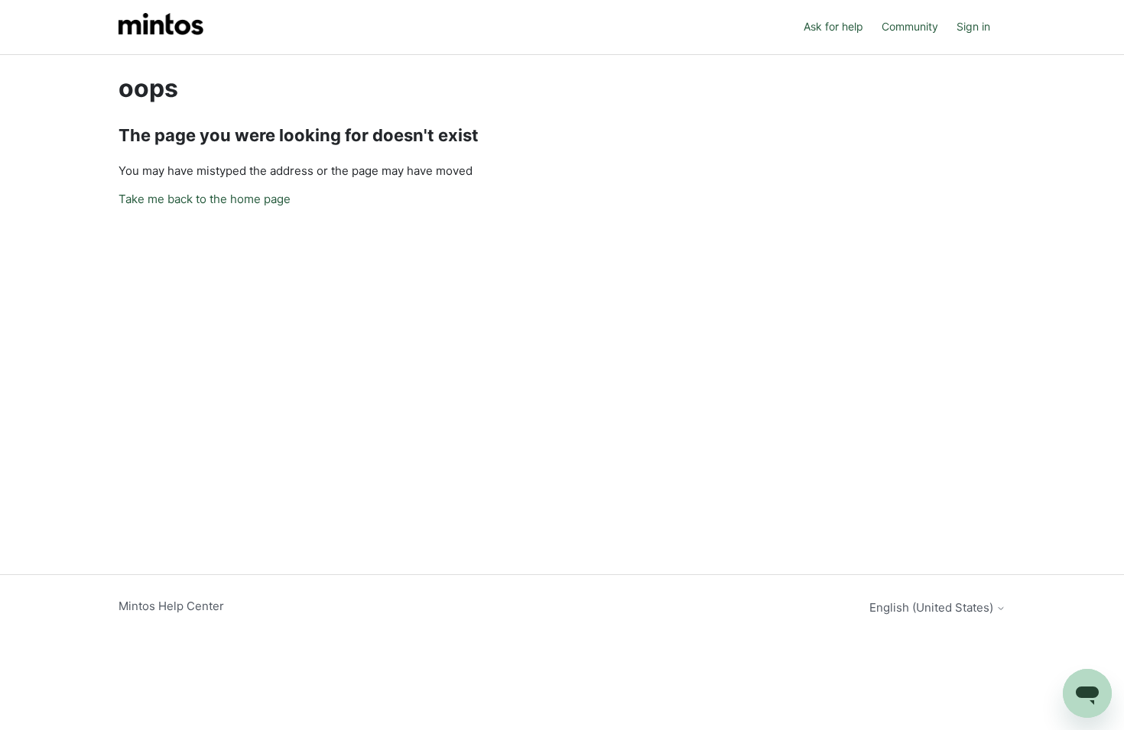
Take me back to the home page (205, 199)
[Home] (161, 27)
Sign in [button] (973, 26)
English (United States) (932, 607)
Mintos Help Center (171, 606)
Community (910, 26)
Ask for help (833, 26)
